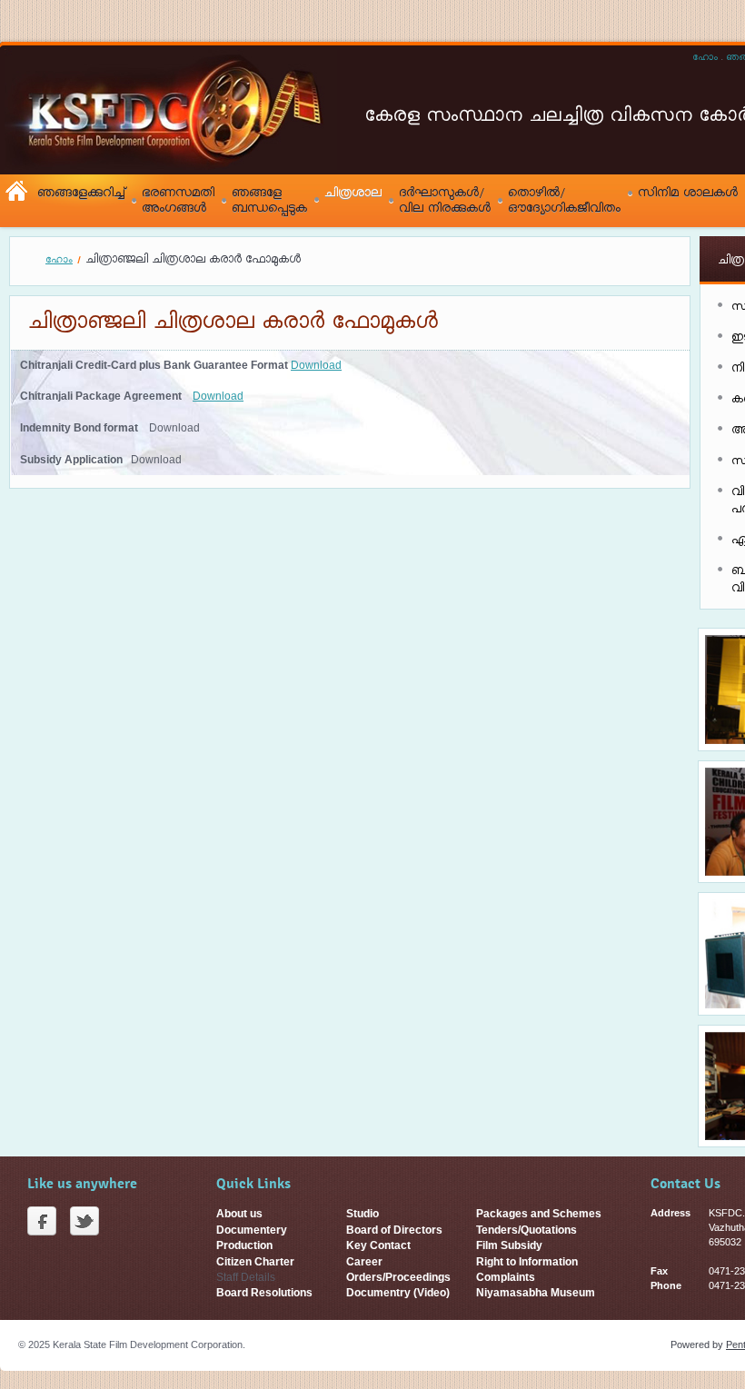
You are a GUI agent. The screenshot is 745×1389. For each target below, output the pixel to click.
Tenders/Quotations (526, 1230)
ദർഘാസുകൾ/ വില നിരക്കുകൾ (445, 200)
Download (316, 365)
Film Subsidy (509, 1245)
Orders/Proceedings (398, 1277)
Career (364, 1261)
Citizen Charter (255, 1261)
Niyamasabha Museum (535, 1292)
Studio (362, 1213)
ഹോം (705, 58)
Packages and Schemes (538, 1213)
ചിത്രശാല (353, 193)
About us (239, 1213)
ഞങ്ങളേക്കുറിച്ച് (80, 193)
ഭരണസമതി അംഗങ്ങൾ (178, 200)
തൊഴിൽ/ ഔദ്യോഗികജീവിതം (564, 200)
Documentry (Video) (398, 1292)
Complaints (505, 1277)
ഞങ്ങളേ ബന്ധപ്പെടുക (269, 200)
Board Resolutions (264, 1292)
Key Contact (378, 1245)
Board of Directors (394, 1230)
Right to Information (527, 1261)
